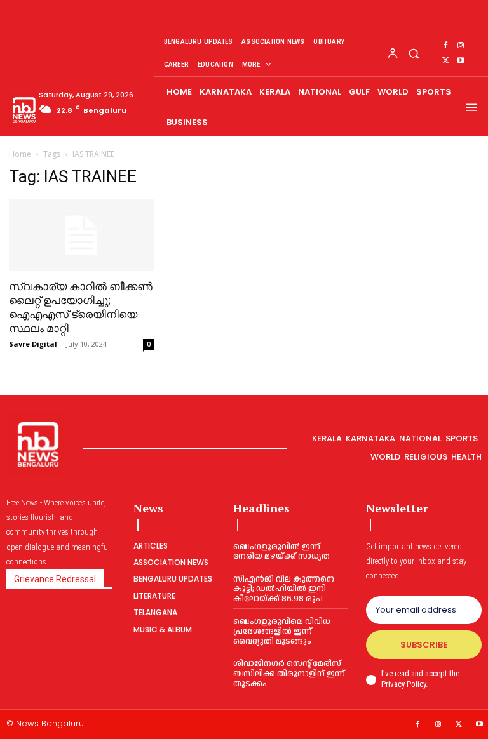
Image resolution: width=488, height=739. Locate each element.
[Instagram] (460, 45)
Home (20, 154)
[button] (413, 53)
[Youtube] (460, 61)
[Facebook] (445, 45)
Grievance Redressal (55, 579)
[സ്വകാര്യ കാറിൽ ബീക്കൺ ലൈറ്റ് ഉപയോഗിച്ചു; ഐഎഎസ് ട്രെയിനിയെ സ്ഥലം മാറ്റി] (81, 235)
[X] (445, 61)
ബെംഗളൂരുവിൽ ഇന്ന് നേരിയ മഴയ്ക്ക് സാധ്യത (281, 552)
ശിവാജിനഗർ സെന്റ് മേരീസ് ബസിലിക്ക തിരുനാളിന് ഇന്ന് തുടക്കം (289, 673)
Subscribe (423, 645)
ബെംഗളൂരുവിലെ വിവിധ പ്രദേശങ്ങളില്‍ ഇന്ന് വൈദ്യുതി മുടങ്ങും (281, 631)
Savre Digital (33, 344)
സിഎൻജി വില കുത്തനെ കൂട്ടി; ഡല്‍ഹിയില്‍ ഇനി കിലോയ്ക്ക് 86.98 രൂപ (283, 588)
